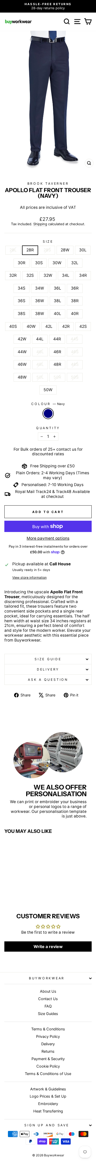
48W (22, 377)
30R (21, 262)
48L (40, 364)
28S (47, 250)
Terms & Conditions (48, 1029)
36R (75, 288)
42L (48, 326)
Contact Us (48, 999)
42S (83, 326)
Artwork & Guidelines (48, 1089)
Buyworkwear (47, 978)
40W (31, 326)
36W (39, 300)
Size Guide (48, 659)
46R (57, 351)
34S (21, 288)
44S (74, 339)
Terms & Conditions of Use (48, 1073)
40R (75, 313)
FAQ (48, 1006)
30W (56, 262)
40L (57, 313)
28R (30, 250)
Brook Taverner (48, 183)
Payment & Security (48, 1059)
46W (22, 364)
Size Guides (48, 1013)
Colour (48, 404)
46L (40, 351)
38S (21, 313)
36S (21, 300)
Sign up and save (46, 1125)
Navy (48, 413)
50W (48, 389)
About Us (48, 991)
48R (57, 364)
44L (40, 339)
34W (39, 288)
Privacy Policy (48, 1036)
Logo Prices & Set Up (48, 1096)
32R (13, 275)
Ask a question (48, 680)
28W (65, 250)
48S (75, 364)
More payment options (48, 538)
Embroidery (48, 1103)
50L (40, 377)
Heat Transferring (48, 1111)
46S (75, 351)
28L (13, 250)
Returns (48, 1051)
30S (39, 262)
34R (83, 275)
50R (57, 377)
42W (22, 339)
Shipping (40, 224)
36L (57, 288)
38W (39, 313)
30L (83, 250)
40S (13, 326)
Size (48, 241)
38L (57, 300)
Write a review (48, 946)
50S (75, 377)
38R (75, 300)
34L (65, 275)
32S (30, 275)
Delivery (48, 669)
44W (22, 351)
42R (66, 326)
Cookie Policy (48, 1066)
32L (74, 262)
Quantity (48, 428)
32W (48, 275)
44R (57, 339)
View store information (29, 577)
